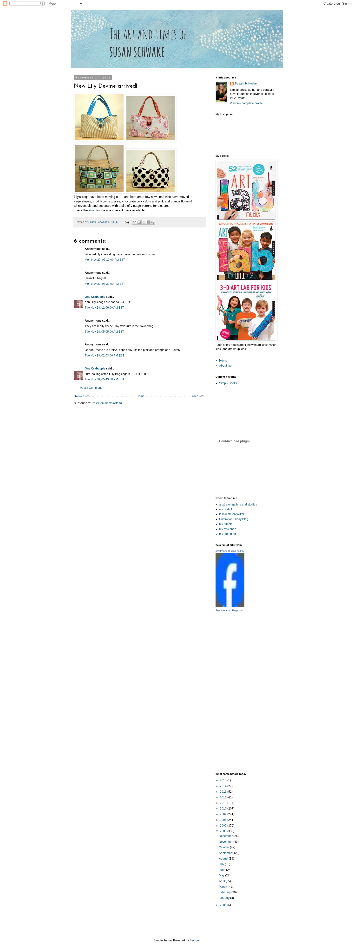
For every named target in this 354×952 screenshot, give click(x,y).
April (222, 881)
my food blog (227, 534)
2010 (223, 808)
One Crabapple (95, 296)
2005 (223, 905)
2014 (223, 786)
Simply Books (228, 383)
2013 (223, 791)
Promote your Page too (229, 610)
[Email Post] (127, 221)
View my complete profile (246, 103)
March (223, 886)
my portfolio (226, 509)
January (224, 898)
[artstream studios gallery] (230, 606)
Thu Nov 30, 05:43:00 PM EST (104, 379)
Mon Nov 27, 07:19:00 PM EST (105, 259)
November (226, 841)
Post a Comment (91, 387)
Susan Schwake (246, 83)
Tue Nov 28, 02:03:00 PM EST (104, 355)
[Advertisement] (268, 692)
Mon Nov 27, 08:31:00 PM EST (105, 283)
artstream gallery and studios (238, 504)
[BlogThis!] (139, 222)
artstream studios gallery (230, 551)
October (224, 847)
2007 (223, 825)
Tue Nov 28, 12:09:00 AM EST (104, 307)
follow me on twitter (231, 514)
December (226, 836)
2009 (223, 814)
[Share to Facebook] (148, 222)
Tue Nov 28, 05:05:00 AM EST (104, 331)
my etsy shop (227, 529)
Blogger (195, 940)
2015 (223, 780)
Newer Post (82, 396)
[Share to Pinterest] (153, 222)
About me (225, 365)
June (222, 870)
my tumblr (225, 524)
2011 (223, 803)
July (222, 864)
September (226, 853)
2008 (223, 820)
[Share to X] (143, 222)
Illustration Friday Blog (233, 519)
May (222, 875)
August (224, 858)
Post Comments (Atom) (107, 403)
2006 (223, 831)
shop (92, 210)
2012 (223, 797)
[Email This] (134, 222)
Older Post (197, 396)
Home (140, 396)
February (225, 892)
